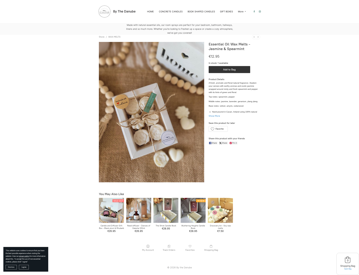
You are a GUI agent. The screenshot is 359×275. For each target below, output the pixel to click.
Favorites (190, 250)
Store (101, 36)
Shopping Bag (211, 250)
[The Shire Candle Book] (165, 210)
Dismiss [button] (11, 267)
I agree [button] (23, 267)
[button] (218, 129)
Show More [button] (214, 116)
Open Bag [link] (347, 269)
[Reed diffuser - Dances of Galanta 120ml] (138, 210)
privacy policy (24, 256)
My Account (148, 250)
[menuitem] (254, 37)
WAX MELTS (114, 36)
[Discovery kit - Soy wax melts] (220, 210)
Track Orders (169, 250)
